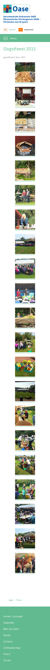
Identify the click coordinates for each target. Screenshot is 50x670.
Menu (13, 38)
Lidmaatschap (11, 647)
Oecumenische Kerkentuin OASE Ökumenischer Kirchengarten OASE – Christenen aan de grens (22, 19)
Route (7, 635)
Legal (11, 600)
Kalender (8, 622)
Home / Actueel (13, 616)
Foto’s (6, 653)
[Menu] (6, 40)
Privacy (19, 600)
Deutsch (10, 30)
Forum (7, 660)
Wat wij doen (11, 628)
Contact (8, 641)
